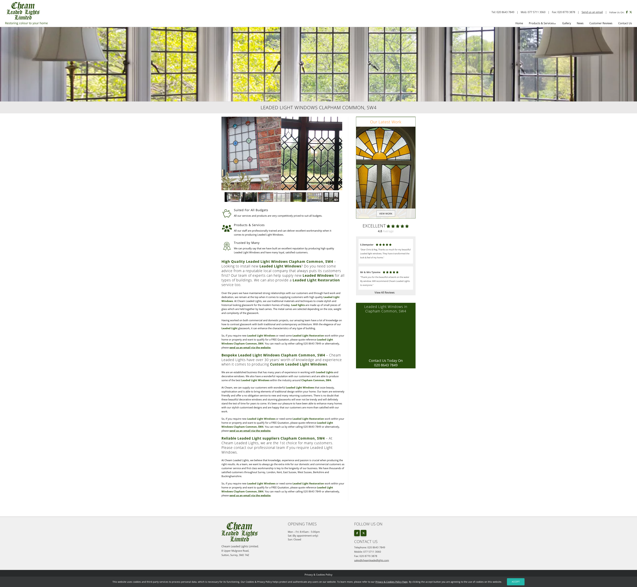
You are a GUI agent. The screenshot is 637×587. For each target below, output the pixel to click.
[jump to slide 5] (298, 197)
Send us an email (592, 12)
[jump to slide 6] (315, 197)
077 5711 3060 (536, 12)
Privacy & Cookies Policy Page (391, 581)
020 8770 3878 (566, 12)
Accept (516, 581)
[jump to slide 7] (331, 197)
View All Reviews (385, 292)
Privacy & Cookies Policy (318, 574)
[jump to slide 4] (282, 197)
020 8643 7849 (505, 12)
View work (385, 213)
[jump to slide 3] (265, 197)
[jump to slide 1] (233, 197)
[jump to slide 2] (249, 197)
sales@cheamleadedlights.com (371, 560)
